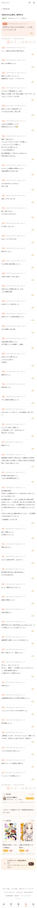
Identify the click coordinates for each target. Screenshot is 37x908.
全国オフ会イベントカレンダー (26, 889)
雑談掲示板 (6, 9)
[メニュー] (34, 2)
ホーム (3, 906)
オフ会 (33, 906)
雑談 (26, 906)
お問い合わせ (19, 892)
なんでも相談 (14, 889)
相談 (18, 906)
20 (26, 42)
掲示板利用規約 (9, 895)
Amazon (6, 850)
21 (30, 42)
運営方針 (17, 895)
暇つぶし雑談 (6, 889)
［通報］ (31, 33)
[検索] (29, 2)
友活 (11, 906)
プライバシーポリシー (25, 895)
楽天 (11, 850)
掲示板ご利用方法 (28, 892)
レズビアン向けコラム (9, 892)
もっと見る (31, 794)
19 (22, 42)
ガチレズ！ (5, 3)
